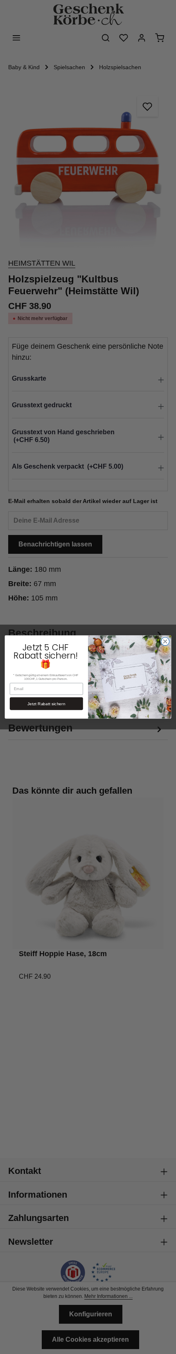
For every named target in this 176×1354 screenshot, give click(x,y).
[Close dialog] (165, 641)
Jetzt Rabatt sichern (46, 703)
